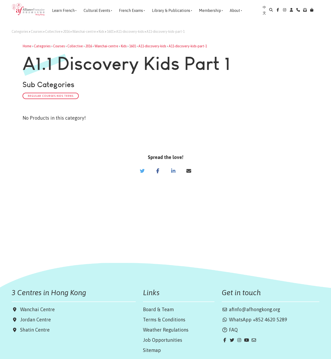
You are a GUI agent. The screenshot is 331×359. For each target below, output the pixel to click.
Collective (53, 31)
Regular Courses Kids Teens (50, 95)
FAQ (233, 330)
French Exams (131, 10)
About (235, 10)
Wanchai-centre (84, 31)
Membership (210, 10)
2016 (66, 31)
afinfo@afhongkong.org (254, 309)
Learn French (63, 10)
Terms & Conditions (164, 319)
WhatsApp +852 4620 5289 (257, 319)
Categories (20, 31)
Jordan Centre (34, 319)
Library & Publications (171, 10)
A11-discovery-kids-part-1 (165, 31)
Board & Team (158, 309)
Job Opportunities (162, 340)
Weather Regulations (166, 330)
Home (27, 46)
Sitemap (152, 350)
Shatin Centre (34, 330)
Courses (37, 31)
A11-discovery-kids (130, 31)
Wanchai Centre (38, 309)
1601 (110, 31)
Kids (101, 31)
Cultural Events (97, 10)
